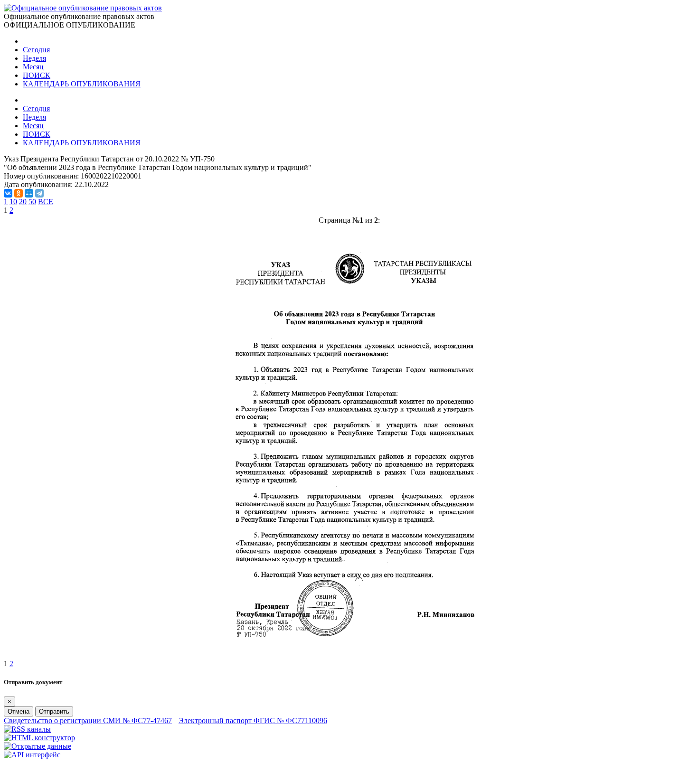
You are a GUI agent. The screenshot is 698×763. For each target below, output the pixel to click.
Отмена (18, 711)
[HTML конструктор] (39, 738)
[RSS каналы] (27, 729)
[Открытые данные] (37, 746)
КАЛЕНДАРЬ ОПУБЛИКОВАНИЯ (82, 84)
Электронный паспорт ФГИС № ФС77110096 (253, 720)
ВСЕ (45, 202)
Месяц (33, 67)
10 (13, 202)
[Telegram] (39, 193)
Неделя (34, 58)
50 (32, 202)
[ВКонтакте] (8, 193)
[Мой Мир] (29, 193)
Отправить (54, 711)
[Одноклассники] (18, 193)
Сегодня (36, 50)
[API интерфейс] (32, 755)
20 (23, 202)
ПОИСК (36, 75)
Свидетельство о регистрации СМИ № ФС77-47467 (88, 720)
